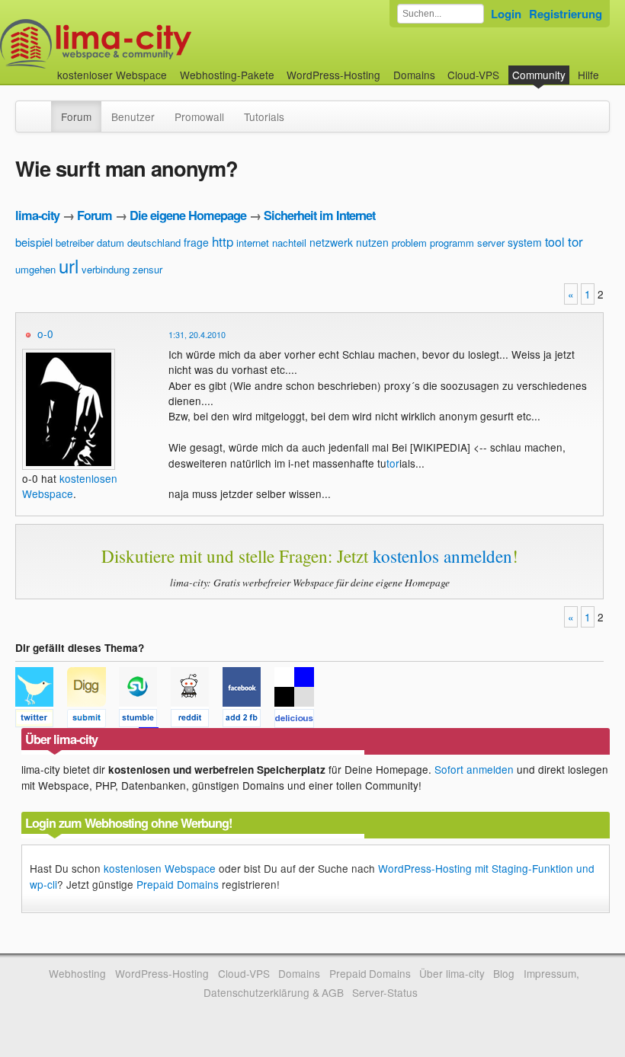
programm (452, 242)
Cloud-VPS (473, 74)
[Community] (41, 109)
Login (506, 13)
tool (555, 242)
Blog (503, 973)
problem (409, 242)
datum (110, 242)
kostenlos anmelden (442, 555)
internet (252, 242)
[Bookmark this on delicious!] (298, 720)
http (222, 241)
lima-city (37, 215)
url (69, 265)
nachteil (289, 242)
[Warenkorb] (611, 67)
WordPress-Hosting (333, 74)
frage (196, 242)
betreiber (75, 242)
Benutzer (133, 116)
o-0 (45, 333)
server (491, 242)
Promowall (199, 116)
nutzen (372, 242)
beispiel (34, 242)
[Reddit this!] (197, 720)
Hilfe (588, 74)
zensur (147, 269)
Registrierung (565, 13)
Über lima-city (451, 973)
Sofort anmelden (474, 769)
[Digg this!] (93, 720)
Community (539, 74)
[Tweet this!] (41, 720)
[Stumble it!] (145, 720)
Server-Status (385, 992)
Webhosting (77, 973)
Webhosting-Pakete (227, 74)
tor (575, 241)
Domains (414, 74)
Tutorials (264, 116)
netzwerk (331, 242)
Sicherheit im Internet (319, 215)
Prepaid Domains (177, 884)
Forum (76, 116)
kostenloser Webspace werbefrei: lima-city (152, 44)
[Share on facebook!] (248, 720)
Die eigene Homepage (188, 215)
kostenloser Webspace (112, 74)
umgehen (35, 269)
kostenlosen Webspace (69, 486)
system (525, 242)
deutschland (154, 242)
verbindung (106, 269)
